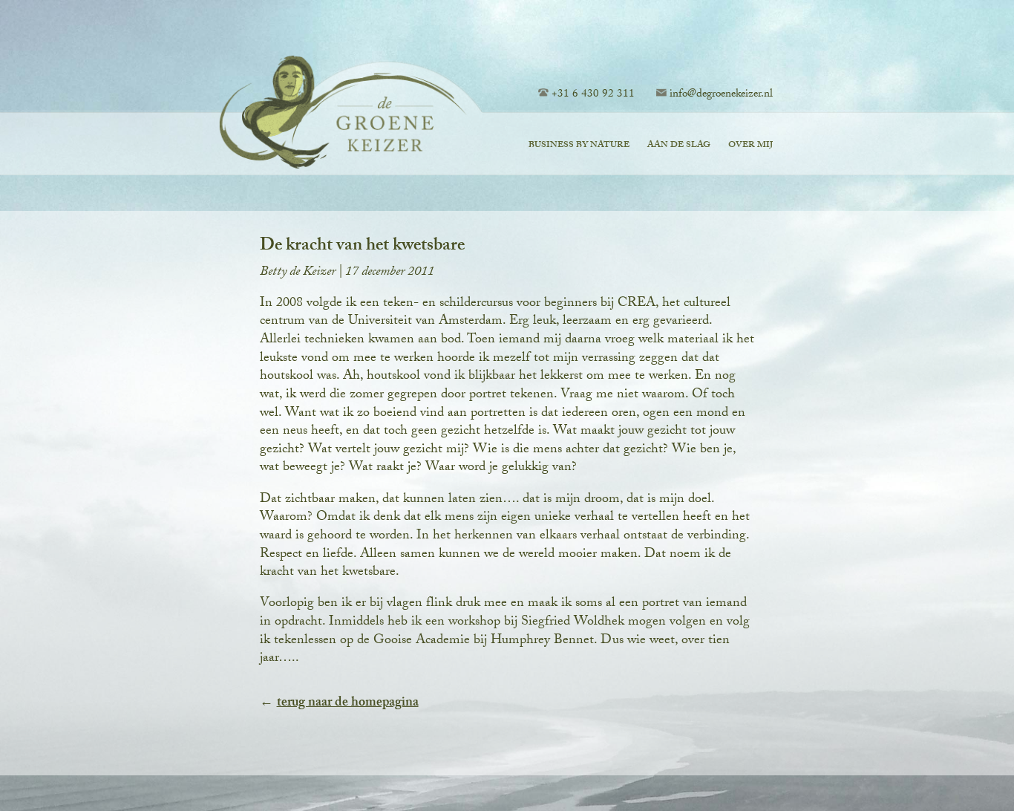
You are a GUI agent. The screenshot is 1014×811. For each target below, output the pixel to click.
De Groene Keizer (335, 114)
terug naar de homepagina (348, 703)
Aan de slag (678, 145)
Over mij (750, 145)
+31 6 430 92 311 (593, 95)
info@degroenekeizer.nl (721, 95)
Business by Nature (579, 145)
